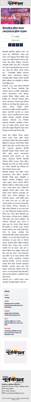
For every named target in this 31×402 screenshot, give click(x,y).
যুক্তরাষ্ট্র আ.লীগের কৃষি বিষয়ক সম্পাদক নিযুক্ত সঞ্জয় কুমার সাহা (12, 314)
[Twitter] (13, 44)
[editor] (12, 37)
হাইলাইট (7, 295)
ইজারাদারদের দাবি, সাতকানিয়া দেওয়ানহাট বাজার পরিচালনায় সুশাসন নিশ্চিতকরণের (14, 305)
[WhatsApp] (21, 44)
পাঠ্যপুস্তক (7, 297)
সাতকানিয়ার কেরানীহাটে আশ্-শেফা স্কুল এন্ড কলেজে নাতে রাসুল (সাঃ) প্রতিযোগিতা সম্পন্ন (13, 332)
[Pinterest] (17, 44)
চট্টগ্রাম (6, 318)
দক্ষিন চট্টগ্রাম (8, 328)
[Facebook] (9, 44)
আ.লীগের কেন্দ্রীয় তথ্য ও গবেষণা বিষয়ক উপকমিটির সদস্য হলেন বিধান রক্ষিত (14, 323)
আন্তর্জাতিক (7, 311)
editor (17, 36)
